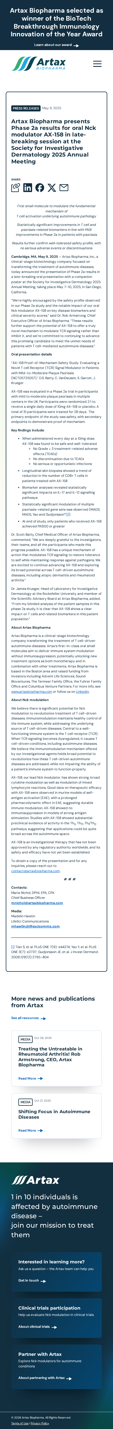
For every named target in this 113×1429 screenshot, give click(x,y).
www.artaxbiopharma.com (31, 691)
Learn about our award (53, 45)
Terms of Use (20, 1423)
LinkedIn (82, 691)
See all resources (25, 1018)
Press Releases (26, 108)
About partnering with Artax (41, 1378)
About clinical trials (34, 1326)
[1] (67, 514)
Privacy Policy (40, 1423)
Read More (27, 1078)
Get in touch (28, 1280)
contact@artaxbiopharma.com (35, 871)
